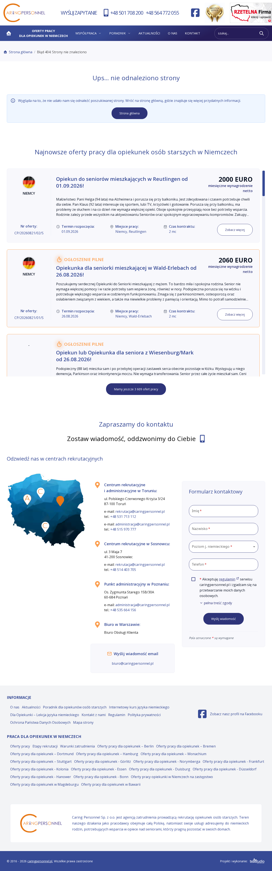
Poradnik (117, 33)
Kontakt (192, 33)
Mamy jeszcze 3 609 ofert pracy (136, 389)
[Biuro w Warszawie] (60, 501)
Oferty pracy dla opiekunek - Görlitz (102, 761)
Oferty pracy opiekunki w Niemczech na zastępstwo (172, 776)
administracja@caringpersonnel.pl (142, 524)
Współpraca (85, 33)
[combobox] (223, 547)
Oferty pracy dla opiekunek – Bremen (186, 746)
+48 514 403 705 (123, 569)
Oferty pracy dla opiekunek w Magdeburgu (44, 784)
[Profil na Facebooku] (195, 13)
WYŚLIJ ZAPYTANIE (79, 12)
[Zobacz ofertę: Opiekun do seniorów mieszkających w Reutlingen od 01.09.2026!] (133, 205)
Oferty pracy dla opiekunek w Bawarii (110, 784)
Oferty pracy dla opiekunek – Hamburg (107, 754)
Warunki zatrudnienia (77, 746)
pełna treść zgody (218, 603)
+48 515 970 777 (123, 529)
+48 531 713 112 (123, 516)
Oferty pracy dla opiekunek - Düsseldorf (224, 769)
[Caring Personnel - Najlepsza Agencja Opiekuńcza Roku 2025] (215, 13)
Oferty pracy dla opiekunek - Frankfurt (233, 761)
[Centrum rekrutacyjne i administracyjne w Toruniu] (41, 492)
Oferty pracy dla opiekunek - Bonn (101, 776)
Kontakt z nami (94, 714)
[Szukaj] (261, 33)
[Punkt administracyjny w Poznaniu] (27, 499)
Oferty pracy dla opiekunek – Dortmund (42, 754)
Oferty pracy (20, 746)
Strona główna (20, 52)
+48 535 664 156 (123, 610)
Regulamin (116, 714)
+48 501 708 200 (126, 12)
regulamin (229, 579)
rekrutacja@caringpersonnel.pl (140, 511)
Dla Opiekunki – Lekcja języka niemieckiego (44, 714)
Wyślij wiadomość (223, 619)
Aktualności (149, 33)
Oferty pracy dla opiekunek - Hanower (40, 776)
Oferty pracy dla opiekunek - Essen (98, 769)
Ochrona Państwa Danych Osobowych (40, 722)
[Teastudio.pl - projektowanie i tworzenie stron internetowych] (257, 861)
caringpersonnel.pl (39, 861)
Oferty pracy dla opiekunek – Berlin (125, 746)
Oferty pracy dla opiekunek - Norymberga (166, 761)
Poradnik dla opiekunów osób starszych (74, 707)
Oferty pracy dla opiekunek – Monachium (173, 754)
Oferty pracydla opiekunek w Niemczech (43, 33)
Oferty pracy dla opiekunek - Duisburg (159, 769)
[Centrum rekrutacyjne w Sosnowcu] (45, 527)
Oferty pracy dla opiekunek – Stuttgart (41, 761)
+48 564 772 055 (162, 12)
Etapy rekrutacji (45, 746)
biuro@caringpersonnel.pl (132, 663)
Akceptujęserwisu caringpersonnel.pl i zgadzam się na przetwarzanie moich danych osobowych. (229, 591)
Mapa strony (83, 722)
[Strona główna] (8, 33)
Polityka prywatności (144, 714)
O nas (172, 33)
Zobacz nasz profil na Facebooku (230, 715)
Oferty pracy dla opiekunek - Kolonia (39, 769)
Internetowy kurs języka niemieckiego (139, 707)
